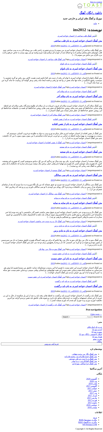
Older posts (96, 314)
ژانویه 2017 (92, 403)
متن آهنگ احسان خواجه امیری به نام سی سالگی (78, 175)
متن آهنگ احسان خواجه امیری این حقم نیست (46, 277)
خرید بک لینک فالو (94, 327)
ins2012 (63, 46)
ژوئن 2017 (92, 391)
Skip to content (96, 2)
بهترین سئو (97, 339)
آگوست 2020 (91, 379)
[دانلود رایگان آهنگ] (90, 7)
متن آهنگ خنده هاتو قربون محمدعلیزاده (81, 356)
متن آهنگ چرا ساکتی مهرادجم (84, 364)
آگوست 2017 (91, 386)
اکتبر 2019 (93, 383)
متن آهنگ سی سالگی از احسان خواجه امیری (46, 194)
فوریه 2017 (92, 400)
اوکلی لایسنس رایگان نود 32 (90, 334)
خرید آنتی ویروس (51, 344)
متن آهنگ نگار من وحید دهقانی (84, 354)
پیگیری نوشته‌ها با (88, 420)
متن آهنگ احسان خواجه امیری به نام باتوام (81, 68)
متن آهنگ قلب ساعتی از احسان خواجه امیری (46, 59)
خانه (95, 23)
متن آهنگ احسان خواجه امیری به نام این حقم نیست (76, 258)
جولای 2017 (92, 388)
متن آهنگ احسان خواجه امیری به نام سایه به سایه (77, 203)
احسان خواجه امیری (77, 59)
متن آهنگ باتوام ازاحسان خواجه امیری (49, 87)
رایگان (99, 341)
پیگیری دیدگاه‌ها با (87, 422)
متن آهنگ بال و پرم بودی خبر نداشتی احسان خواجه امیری (41, 221)
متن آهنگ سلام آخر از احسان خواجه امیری (47, 115)
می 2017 (93, 393)
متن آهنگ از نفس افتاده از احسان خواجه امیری (46, 142)
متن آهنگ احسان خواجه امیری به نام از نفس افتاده (77, 124)
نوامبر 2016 (92, 407)
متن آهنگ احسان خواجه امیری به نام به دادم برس (78, 230)
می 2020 (93, 381)
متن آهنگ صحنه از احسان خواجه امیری (49, 170)
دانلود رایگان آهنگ (90, 13)
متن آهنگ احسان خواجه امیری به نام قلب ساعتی (78, 40)
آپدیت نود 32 (97, 329)
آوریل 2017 (92, 395)
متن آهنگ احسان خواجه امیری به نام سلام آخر (79, 96)
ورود (95, 417)
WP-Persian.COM (89, 424)
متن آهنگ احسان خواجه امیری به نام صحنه (81, 152)
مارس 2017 (92, 398)
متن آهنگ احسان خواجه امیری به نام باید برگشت (78, 286)
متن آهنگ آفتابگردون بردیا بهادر (84, 361)
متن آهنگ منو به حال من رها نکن (51, 249)
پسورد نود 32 (96, 332)
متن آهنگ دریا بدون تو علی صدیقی (83, 359)
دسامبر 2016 (91, 405)
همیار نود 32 (97, 337)
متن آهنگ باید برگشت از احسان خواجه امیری (46, 305)
